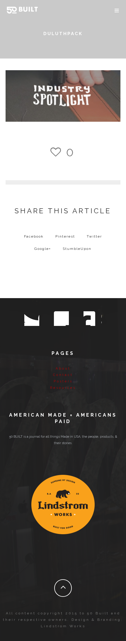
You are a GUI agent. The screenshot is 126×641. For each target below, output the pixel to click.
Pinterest (65, 236)
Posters (63, 381)
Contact (63, 375)
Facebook (34, 236)
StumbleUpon (77, 249)
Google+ (42, 249)
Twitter (94, 236)
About (63, 368)
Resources (63, 388)
